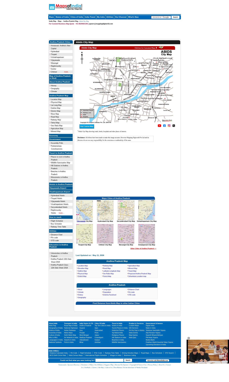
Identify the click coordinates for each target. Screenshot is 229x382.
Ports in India (69, 342)
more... (61, 213)
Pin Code (74, 353)
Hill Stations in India (119, 337)
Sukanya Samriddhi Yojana (155, 330)
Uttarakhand (84, 340)
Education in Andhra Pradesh (58, 246)
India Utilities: (54, 351)
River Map (55, 114)
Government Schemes (154, 323)
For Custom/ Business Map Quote (61, 24)
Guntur (53, 69)
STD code (55, 241)
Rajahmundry (56, 66)
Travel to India (117, 323)
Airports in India (69, 340)
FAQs (91, 365)
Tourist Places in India (120, 328)
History (53, 86)
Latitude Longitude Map (111, 271)
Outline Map (55, 108)
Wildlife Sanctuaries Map (60, 163)
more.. (66, 72)
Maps (51, 17)
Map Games (133, 335)
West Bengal (84, 335)
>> (143, 248)
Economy (53, 136)
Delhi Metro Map (70, 335)
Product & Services (136, 323)
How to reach (55, 217)
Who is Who (53, 337)
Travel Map (132, 271)
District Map (55, 111)
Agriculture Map (57, 128)
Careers (94, 367)
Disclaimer (84, 365)
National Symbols (55, 342)
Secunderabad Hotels (59, 207)
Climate (54, 91)
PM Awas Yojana (152, 337)
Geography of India (56, 328)
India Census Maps (76, 355)
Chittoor (54, 72)
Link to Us (108, 367)
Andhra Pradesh (117, 285)
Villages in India (115, 355)
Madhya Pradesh (86, 337)
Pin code (54, 238)
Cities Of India (100, 323)
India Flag (52, 326)
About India (53, 323)
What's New (133, 17)
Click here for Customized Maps (145, 48)
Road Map (55, 117)
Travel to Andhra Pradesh (60, 153)
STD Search (169, 353)
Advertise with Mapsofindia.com (157, 360)
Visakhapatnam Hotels (59, 204)
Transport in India (70, 323)
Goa (81, 330)
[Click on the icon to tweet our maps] (173, 126)
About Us (161, 365)
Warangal (54, 63)
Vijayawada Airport (57, 188)
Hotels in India (117, 326)
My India (101, 17)
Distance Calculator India (59, 353)
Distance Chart (56, 235)
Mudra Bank (150, 340)
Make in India (150, 328)
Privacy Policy (152, 365)
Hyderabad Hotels (58, 195)
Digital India (150, 326)
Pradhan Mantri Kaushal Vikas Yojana (159, 342)
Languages (107, 290)
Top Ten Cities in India (103, 326)
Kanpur (97, 340)
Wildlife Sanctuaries (119, 342)
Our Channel (120, 17)
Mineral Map (55, 131)
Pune (96, 333)
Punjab (82, 333)
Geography (55, 89)
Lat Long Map (56, 105)
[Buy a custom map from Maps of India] (87, 128)
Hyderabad (55, 51)
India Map (52, 21)
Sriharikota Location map (137, 276)
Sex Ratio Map (56, 126)
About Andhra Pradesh (59, 82)
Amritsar (98, 342)
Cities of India (77, 17)
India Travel (90, 17)
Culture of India (54, 335)
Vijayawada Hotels (58, 201)
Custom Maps (134, 326)
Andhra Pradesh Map (70, 21)
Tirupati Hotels (56, 198)
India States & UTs (86, 323)
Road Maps (145, 353)
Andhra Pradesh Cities (60, 42)
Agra (96, 328)
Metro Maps (68, 333)
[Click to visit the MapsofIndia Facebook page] (164, 126)
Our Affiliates (98, 365)
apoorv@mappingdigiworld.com (101, 24)
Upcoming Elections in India (156, 345)
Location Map (56, 99)
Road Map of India (70, 326)
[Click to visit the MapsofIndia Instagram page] (169, 126)
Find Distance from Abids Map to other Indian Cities (116, 303)
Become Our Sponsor (121, 365)
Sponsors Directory (74, 365)
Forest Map (107, 276)
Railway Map (56, 120)
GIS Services (133, 328)
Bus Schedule (56, 224)
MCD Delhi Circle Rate (58, 355)
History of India (54, 330)
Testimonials (62, 365)
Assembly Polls (57, 143)
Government (55, 139)
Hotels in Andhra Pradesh (60, 184)
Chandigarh (99, 337)
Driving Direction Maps (130, 353)
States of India (62, 17)
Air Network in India (71, 337)
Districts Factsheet (109, 295)
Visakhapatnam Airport (59, 192)
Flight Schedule (57, 221)
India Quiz (132, 337)
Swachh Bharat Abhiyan (154, 335)
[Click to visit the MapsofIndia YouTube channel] (159, 126)
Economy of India (55, 333)
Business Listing (130, 355)
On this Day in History (136, 330)
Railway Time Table (58, 227)
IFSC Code (98, 353)
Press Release (118, 367)
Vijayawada (55, 60)
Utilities (109, 17)
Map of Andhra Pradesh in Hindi (60, 77)
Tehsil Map (55, 123)
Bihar (81, 342)
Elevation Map (83, 268)
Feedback (87, 367)
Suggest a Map (108, 365)
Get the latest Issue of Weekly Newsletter (135, 367)
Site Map (101, 367)
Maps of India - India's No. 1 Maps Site (51, 7)
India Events (133, 333)
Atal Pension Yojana (153, 333)
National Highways (71, 328)
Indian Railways (70, 330)
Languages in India (56, 340)
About (80, 290)
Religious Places (118, 335)
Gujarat (82, 328)
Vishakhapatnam (57, 57)
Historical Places (118, 330)
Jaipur (97, 335)
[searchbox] (161, 17)
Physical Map (56, 102)
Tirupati (54, 54)
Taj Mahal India (117, 333)
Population (107, 292)
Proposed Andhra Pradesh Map (139, 274)
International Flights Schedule (96, 355)
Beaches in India (118, 340)
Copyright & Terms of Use (138, 365)
